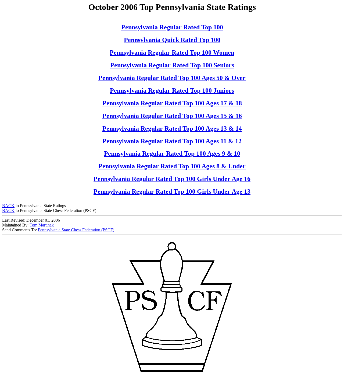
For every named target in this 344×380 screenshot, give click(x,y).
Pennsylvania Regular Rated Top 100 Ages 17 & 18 (172, 103)
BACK (8, 205)
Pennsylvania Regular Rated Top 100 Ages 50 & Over (172, 77)
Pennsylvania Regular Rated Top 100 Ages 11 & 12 (172, 141)
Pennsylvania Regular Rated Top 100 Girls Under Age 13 (172, 191)
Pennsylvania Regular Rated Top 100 (172, 27)
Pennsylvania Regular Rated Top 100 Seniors (172, 65)
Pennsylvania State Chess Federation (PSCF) (76, 230)
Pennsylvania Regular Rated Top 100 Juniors (172, 90)
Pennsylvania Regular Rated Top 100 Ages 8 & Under (172, 166)
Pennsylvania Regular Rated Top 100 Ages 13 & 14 (172, 128)
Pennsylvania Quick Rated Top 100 (172, 39)
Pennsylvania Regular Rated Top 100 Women (172, 52)
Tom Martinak (42, 225)
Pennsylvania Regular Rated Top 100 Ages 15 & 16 (172, 115)
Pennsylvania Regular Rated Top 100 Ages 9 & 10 (172, 153)
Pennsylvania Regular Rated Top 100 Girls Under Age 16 (172, 178)
